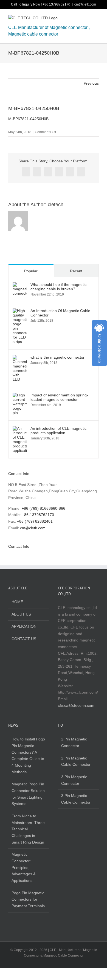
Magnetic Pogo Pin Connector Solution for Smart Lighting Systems (28, 794)
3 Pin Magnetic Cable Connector (76, 798)
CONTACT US (24, 639)
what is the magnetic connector (57, 357)
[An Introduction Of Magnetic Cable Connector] (20, 311)
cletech (55, 204)
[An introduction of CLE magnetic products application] (20, 429)
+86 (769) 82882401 (35, 521)
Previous (91, 83)
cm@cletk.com (85, 4)
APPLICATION (24, 626)
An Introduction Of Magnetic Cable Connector (60, 312)
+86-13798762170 (38, 514)
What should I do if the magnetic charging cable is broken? (58, 286)
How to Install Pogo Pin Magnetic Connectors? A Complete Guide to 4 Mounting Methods (28, 755)
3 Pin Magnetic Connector (74, 780)
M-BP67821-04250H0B (28, 119)
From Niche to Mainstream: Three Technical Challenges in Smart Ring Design (28, 829)
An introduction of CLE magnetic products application (58, 430)
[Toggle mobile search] (87, 19)
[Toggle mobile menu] (96, 19)
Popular (31, 271)
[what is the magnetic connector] (20, 358)
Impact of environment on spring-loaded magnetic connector (59, 397)
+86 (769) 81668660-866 (43, 508)
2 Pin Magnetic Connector (74, 742)
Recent (76, 271)
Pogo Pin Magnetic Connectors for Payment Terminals (28, 899)
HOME (17, 602)
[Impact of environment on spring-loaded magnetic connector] (20, 396)
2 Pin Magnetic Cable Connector (76, 761)
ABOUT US (21, 614)
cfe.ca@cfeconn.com (76, 705)
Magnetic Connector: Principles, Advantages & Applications (24, 867)
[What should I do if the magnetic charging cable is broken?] (20, 285)
